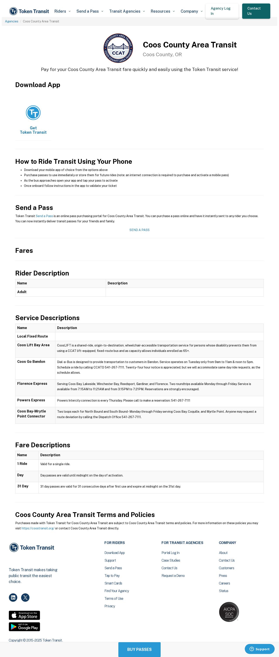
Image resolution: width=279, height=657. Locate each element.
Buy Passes (139, 649)
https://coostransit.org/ (38, 528)
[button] (62, 11)
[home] (30, 11)
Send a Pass (44, 216)
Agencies (11, 21)
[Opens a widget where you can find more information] (260, 649)
